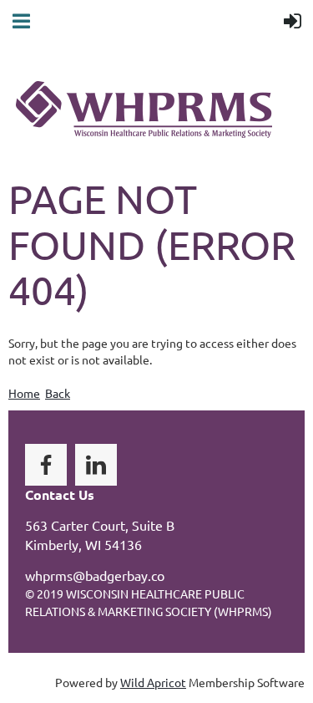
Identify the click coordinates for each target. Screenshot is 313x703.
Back (57, 392)
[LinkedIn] (96, 465)
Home (24, 392)
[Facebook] (46, 465)
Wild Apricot (153, 682)
